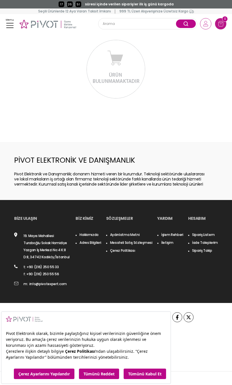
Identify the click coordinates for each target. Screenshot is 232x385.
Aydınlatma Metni (125, 234)
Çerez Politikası (122, 250)
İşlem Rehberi (172, 234)
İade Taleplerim (205, 242)
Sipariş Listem (203, 234)
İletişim (167, 242)
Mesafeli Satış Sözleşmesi (131, 242)
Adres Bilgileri (90, 242)
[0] (220, 24)
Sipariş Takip (202, 250)
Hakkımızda (89, 234)
